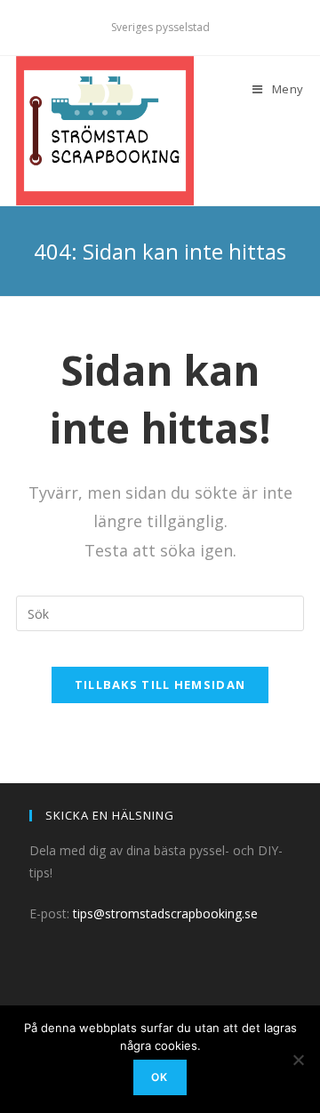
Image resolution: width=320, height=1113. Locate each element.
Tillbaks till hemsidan (160, 685)
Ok (159, 1077)
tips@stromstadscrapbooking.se (165, 913)
